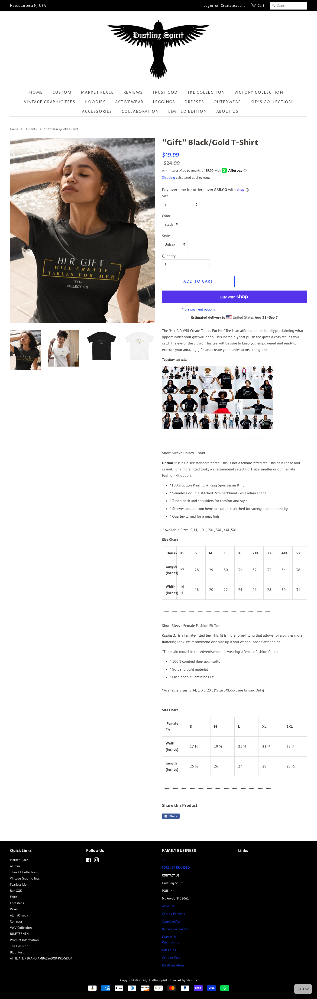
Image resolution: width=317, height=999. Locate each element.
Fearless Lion (19, 884)
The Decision (19, 946)
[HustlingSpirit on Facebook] (88, 861)
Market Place (97, 92)
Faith (13, 897)
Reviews (133, 92)
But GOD (16, 891)
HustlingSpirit (157, 980)
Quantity (168, 255)
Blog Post (17, 952)
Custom (62, 92)
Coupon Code (171, 958)
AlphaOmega (19, 915)
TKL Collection (206, 92)
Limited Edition (187, 111)
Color (166, 215)
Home (36, 92)
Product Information (24, 940)
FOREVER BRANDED (176, 867)
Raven (14, 909)
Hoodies (95, 102)
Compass (16, 921)
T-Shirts (31, 129)
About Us (227, 111)
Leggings (164, 102)
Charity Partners (173, 914)
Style (166, 235)
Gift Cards (169, 950)
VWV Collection (21, 928)
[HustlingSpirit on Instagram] (96, 861)
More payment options (198, 309)
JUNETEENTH (19, 934)
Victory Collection (258, 92)
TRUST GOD (165, 92)
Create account (233, 5)
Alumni (15, 866)
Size (165, 196)
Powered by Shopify (183, 980)
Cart (261, 5)
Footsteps (17, 903)
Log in (208, 5)
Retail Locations (173, 965)
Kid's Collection (271, 102)
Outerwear (227, 102)
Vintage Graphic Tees (49, 102)
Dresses (194, 102)
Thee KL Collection (23, 872)
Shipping (168, 177)
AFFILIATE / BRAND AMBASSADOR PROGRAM (41, 958)
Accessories (97, 111)
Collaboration (140, 111)
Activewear (129, 102)
